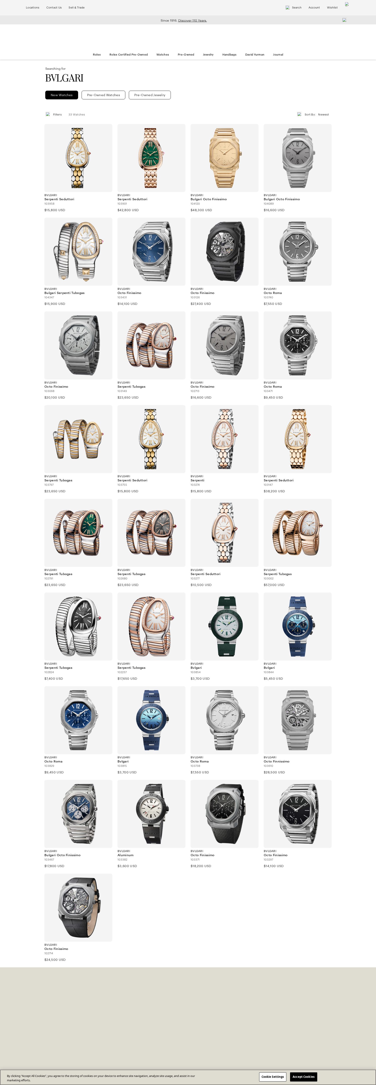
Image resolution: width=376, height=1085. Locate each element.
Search (297, 7)
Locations (32, 7)
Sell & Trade (77, 7)
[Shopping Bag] (347, 8)
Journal (278, 54)
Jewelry (208, 54)
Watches (162, 54)
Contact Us (54, 7)
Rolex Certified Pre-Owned (128, 54)
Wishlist (332, 7)
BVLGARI (64, 78)
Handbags (229, 54)
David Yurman (254, 54)
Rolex (97, 54)
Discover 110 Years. (192, 20)
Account (314, 7)
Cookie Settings (273, 1077)
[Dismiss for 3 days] (343, 19)
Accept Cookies (303, 1077)
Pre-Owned (186, 54)
